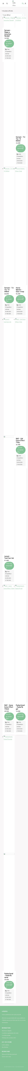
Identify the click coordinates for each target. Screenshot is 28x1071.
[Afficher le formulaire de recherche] (7, 3)
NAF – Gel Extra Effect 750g (20, 440)
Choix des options (20, 147)
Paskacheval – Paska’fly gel (20, 707)
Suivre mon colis (6, 1056)
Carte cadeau (5, 1044)
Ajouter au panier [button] (9, 42)
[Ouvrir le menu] (3, 3)
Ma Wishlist (5, 1047)
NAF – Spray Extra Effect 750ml (8, 707)
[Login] (25, 3)
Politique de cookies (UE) (9, 1037)
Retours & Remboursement (9, 1054)
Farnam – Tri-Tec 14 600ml (20, 139)
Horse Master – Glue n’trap (20, 289)
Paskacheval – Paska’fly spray (8, 975)
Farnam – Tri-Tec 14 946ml (9, 289)
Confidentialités (6, 1035)
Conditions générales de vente (10, 1033)
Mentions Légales (6, 1030)
